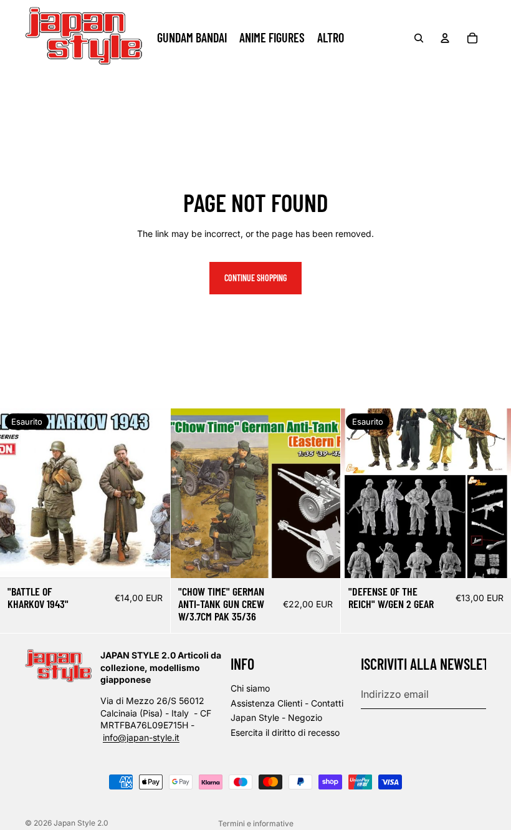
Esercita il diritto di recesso (285, 732)
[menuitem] (330, 38)
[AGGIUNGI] (321, 559)
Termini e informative (256, 823)
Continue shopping (255, 278)
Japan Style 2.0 (81, 823)
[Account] (445, 38)
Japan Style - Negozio (276, 717)
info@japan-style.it (141, 737)
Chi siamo (250, 688)
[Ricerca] (418, 38)
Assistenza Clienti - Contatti (287, 702)
